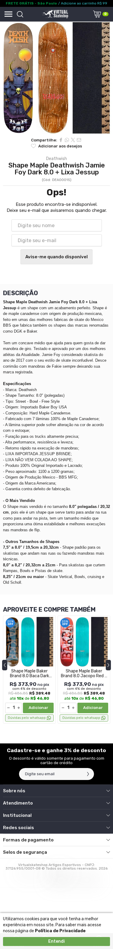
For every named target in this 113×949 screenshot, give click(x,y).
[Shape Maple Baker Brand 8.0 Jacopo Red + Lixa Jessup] (84, 669)
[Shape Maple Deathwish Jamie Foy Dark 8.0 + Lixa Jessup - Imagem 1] (56, 78)
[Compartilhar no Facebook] (61, 140)
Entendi (56, 941)
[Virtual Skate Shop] (54, 14)
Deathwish (56, 159)
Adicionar (38, 707)
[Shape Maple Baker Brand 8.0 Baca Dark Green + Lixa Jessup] (29, 669)
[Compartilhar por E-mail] (79, 140)
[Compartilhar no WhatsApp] (67, 140)
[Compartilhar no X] (73, 140)
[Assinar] (88, 774)
